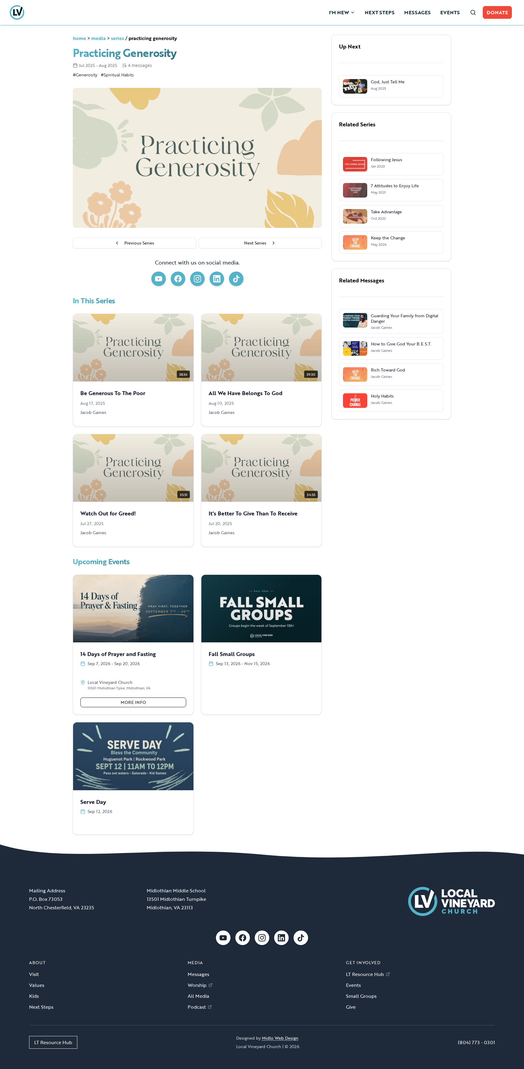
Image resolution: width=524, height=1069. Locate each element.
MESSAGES (417, 12)
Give (351, 1007)
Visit (34, 974)
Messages (198, 974)
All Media (198, 996)
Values (36, 985)
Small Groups (361, 996)
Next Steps (41, 1007)
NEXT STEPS (380, 12)
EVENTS (450, 12)
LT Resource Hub (365, 974)
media (98, 38)
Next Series (255, 243)
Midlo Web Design (280, 1038)
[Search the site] (473, 12)
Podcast (197, 1007)
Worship (197, 985)
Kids (34, 996)
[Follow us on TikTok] (236, 278)
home (79, 38)
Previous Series (139, 243)
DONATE (497, 12)
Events (353, 985)
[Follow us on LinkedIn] (217, 278)
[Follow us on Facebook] (178, 278)
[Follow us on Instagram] (197, 278)
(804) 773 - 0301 (476, 1042)
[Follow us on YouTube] (158, 278)
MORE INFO (133, 702)
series (117, 38)
